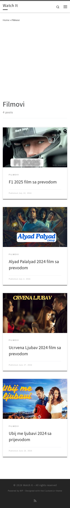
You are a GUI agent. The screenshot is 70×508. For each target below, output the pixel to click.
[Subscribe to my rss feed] (35, 500)
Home (6, 20)
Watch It (28, 485)
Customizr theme (53, 490)
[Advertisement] (35, 63)
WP (21, 490)
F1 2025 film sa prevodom (33, 182)
